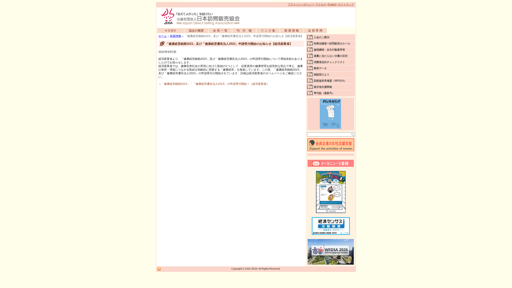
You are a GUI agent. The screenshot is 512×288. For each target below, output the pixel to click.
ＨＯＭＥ (171, 30)
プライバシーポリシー (301, 4)
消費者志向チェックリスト (329, 62)
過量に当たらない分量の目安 (331, 55)
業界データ (320, 68)
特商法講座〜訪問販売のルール (332, 43)
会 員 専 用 (315, 30)
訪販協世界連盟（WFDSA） (330, 80)
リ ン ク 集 (268, 30)
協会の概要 (196, 30)
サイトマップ (346, 4)
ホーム (162, 36)
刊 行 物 (244, 30)
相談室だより (321, 74)
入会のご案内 (321, 37)
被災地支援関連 (323, 86)
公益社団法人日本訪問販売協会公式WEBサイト (202, 16)
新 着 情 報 (291, 30)
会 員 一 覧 (220, 30)
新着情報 (175, 36)
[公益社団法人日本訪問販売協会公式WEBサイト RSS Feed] (159, 269)
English (332, 4)
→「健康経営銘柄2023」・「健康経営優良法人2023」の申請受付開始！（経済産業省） (213, 83)
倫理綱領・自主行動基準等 (329, 49)
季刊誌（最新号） (324, 93)
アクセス (321, 4)
